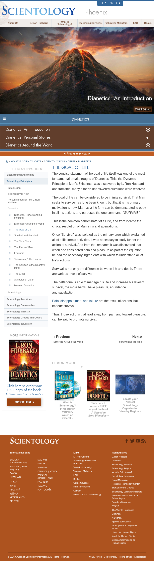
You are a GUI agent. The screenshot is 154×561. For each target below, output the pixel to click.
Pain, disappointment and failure (75, 301)
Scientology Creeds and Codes (24, 317)
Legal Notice (140, 557)
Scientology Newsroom (123, 476)
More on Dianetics (24, 285)
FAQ (135, 23)
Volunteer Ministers (116, 23)
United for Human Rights (124, 532)
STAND (115, 506)
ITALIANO (42, 486)
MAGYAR (42, 460)
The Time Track (22, 241)
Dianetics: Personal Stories (28, 137)
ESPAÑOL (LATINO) (47, 471)
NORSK (41, 463)
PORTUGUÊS (44, 489)
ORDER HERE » (24, 402)
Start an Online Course (123, 487)
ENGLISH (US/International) (18, 461)
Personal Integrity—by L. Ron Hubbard (24, 201)
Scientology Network (122, 464)
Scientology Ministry (18, 311)
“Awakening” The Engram (28, 259)
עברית (13, 481)
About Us (13, 23)
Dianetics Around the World (29, 145)
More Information (81, 486)
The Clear (19, 273)
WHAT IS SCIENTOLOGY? (26, 161)
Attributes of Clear (24, 279)
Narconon (117, 518)
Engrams (19, 253)
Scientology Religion (121, 468)
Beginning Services (90, 23)
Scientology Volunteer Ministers (127, 491)
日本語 (13, 485)
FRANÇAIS (15, 477)
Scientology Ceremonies (21, 305)
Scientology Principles (19, 181)
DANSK (13, 473)
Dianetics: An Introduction (27, 129)
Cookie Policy (110, 557)
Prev (69, 153)
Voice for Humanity (82, 467)
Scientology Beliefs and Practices (84, 462)
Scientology (14, 292)
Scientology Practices (19, 299)
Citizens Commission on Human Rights (123, 541)
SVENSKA (42, 467)
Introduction (14, 188)
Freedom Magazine (121, 502)
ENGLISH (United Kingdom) (18, 468)
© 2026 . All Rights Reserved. (39, 557)
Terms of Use (125, 557)
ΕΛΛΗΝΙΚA (42, 482)
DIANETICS (84, 161)
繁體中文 (14, 493)
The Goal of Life (22, 229)
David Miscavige (120, 480)
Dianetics (13, 208)
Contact (77, 490)
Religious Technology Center (126, 484)
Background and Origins (20, 174)
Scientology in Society (19, 323)
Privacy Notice (95, 557)
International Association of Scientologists (125, 497)
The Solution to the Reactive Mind (29, 266)
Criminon (116, 514)
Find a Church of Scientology (87, 494)
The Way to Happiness (123, 510)
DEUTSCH (15, 501)
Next (84, 153)
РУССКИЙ (15, 489)
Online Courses (81, 483)
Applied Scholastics (121, 521)
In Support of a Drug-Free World (124, 526)
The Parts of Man (23, 247)
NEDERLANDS (17, 497)
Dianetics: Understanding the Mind (28, 216)
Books (148, 23)
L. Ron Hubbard (39, 23)
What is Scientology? (64, 23)
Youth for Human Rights (123, 536)
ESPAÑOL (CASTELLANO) (45, 476)
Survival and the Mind (26, 235)
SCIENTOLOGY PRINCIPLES (60, 161)
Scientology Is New (18, 193)
